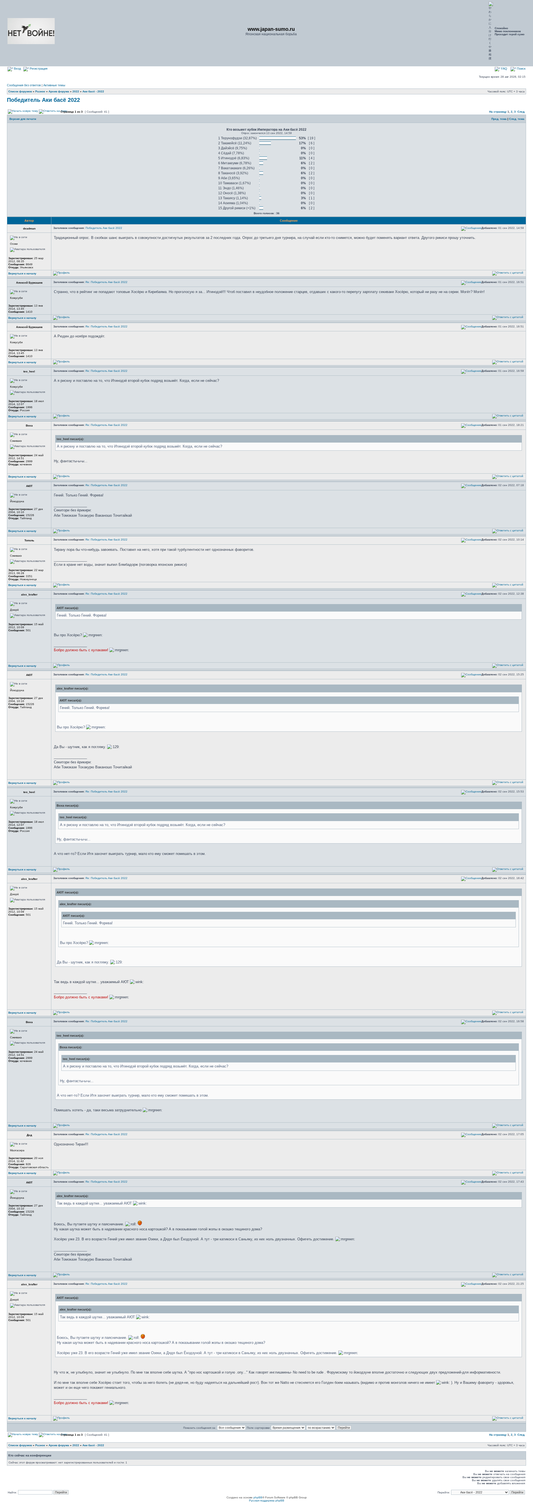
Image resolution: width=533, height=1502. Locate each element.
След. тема (516, 118)
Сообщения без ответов (24, 85)
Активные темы (54, 85)
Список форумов (20, 91)
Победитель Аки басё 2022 (43, 100)
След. (521, 111)
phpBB (257, 1497)
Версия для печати (22, 118)
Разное (40, 91)
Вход (17, 68)
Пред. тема (499, 118)
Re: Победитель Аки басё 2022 (106, 282)
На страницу (498, 111)
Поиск (521, 68)
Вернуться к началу (22, 273)
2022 (75, 91)
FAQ (503, 68)
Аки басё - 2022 (93, 91)
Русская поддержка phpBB (266, 1500)
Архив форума (59, 91)
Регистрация (38, 68)
